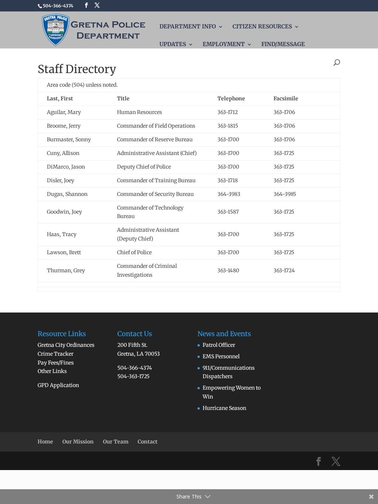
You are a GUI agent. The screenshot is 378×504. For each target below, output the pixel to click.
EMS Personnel (221, 356)
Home (45, 441)
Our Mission (78, 441)
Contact (148, 441)
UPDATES (172, 45)
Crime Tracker (55, 354)
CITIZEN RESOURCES (262, 27)
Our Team (115, 441)
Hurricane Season (224, 408)
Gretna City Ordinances (66, 345)
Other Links (52, 371)
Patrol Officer (219, 345)
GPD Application (58, 385)
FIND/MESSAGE (283, 45)
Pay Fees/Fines (56, 362)
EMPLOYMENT (224, 45)
